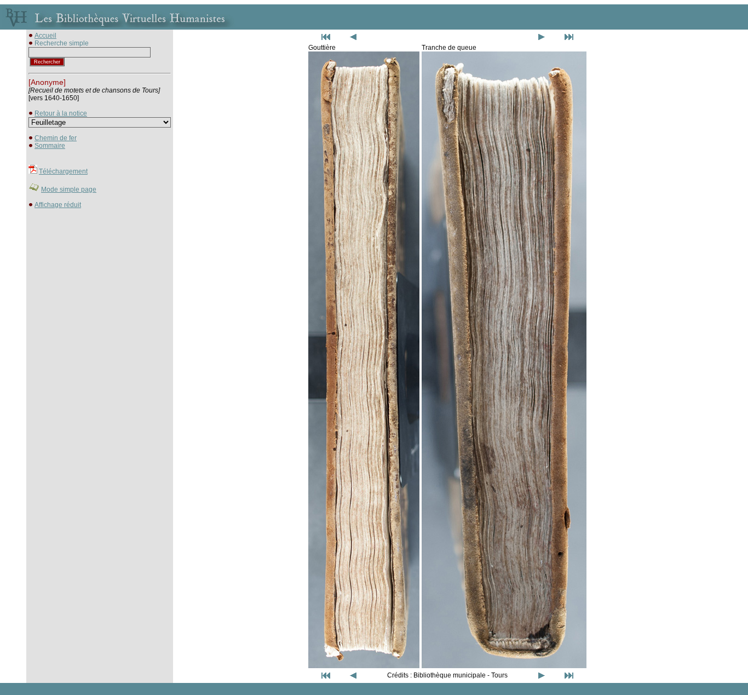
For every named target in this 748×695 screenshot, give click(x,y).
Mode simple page (68, 189)
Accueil (45, 35)
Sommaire (49, 146)
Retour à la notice (60, 113)
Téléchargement (63, 171)
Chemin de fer (55, 138)
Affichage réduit (57, 205)
